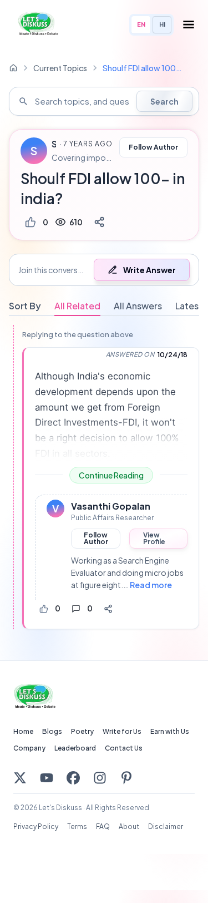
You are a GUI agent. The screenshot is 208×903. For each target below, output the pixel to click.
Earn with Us (169, 731)
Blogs (52, 731)
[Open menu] (188, 24)
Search (164, 101)
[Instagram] (99, 777)
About (129, 826)
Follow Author (153, 147)
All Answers (138, 306)
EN (141, 24)
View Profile (154, 538)
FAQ (103, 826)
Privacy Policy (35, 826)
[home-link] (13, 67)
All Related (77, 306)
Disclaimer (165, 826)
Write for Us (122, 731)
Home (23, 731)
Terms (77, 826)
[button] (104, 270)
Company (29, 748)
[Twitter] (20, 777)
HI (162, 24)
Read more (151, 585)
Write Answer (149, 270)
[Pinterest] (126, 777)
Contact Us (124, 748)
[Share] (99, 222)
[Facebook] (73, 777)
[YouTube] (46, 777)
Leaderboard (75, 748)
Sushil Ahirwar (54, 144)
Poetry (82, 731)
